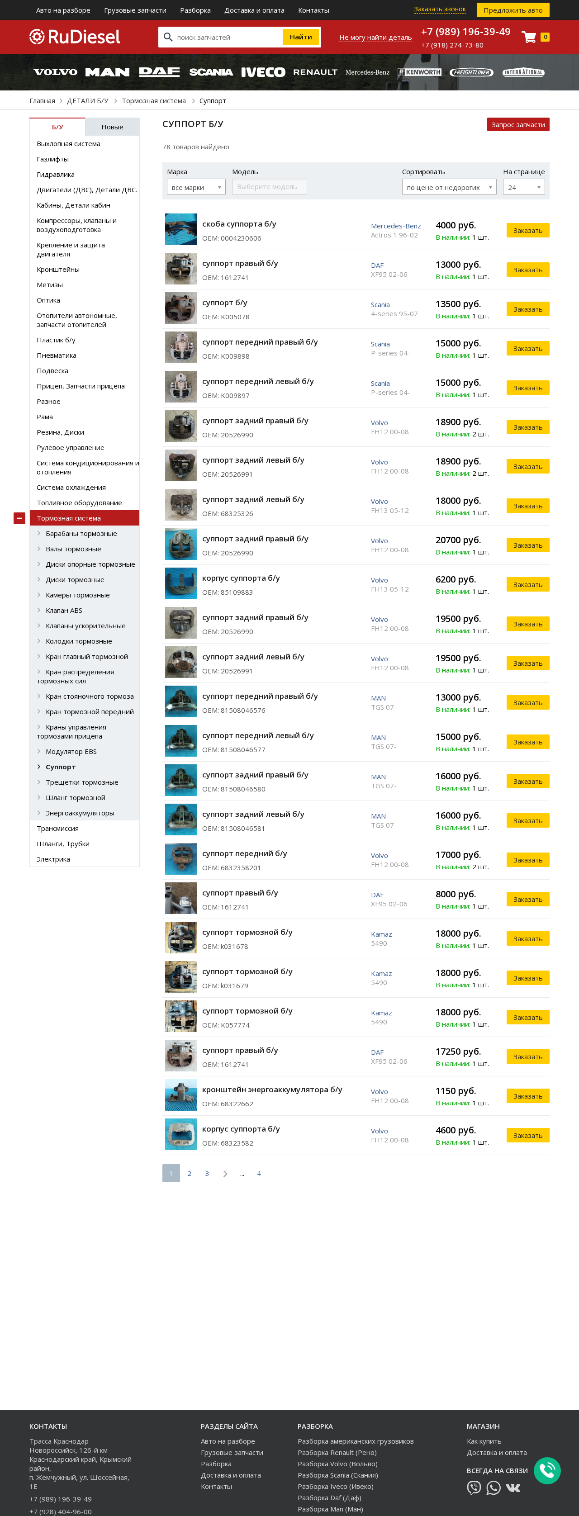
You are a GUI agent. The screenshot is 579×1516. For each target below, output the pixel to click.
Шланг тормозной (75, 797)
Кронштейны (58, 269)
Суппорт (61, 766)
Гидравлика (56, 174)
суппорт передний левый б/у (258, 381)
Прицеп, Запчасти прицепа (81, 385)
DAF (377, 265)
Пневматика (56, 355)
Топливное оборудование (79, 502)
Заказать (528, 230)
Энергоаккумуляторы (80, 812)
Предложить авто (513, 9)
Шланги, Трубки (63, 843)
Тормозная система (155, 100)
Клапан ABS (64, 610)
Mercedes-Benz (396, 225)
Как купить (484, 1440)
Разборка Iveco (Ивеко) (336, 1486)
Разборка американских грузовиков (356, 1440)
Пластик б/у (56, 339)
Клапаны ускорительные (86, 625)
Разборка (195, 9)
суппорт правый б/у (240, 263)
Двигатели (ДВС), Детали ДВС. (87, 189)
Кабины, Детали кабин (73, 204)
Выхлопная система (68, 143)
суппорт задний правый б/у (255, 420)
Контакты (313, 9)
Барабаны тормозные (81, 533)
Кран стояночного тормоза (90, 696)
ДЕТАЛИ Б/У (88, 100)
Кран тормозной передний (90, 711)
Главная (42, 100)
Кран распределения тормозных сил (75, 676)
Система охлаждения (71, 487)
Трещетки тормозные (82, 781)
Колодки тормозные (79, 640)
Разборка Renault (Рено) (337, 1452)
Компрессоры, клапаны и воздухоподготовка (77, 225)
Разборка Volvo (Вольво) (338, 1463)
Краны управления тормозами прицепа (71, 731)
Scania (380, 304)
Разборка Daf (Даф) (329, 1497)
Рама (45, 416)
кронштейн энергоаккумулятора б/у (272, 1089)
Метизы (50, 284)
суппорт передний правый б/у (260, 341)
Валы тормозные (73, 548)
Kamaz (381, 933)
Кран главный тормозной (87, 656)
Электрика (53, 858)
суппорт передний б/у (244, 853)
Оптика (48, 299)
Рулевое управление (70, 447)
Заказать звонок (440, 9)
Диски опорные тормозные (90, 563)
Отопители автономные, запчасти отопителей (77, 320)
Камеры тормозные (78, 594)
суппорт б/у (224, 302)
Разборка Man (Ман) (330, 1508)
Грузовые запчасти (135, 9)
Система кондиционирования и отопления (88, 467)
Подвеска (52, 370)
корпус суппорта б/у (241, 578)
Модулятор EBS (71, 751)
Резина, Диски (60, 431)
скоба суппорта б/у (239, 223)
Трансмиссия (58, 828)
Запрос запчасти (518, 124)
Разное (49, 401)
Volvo (379, 422)
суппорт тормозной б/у (247, 932)
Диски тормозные (75, 579)
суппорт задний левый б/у (253, 460)
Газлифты (53, 158)
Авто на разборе (63, 9)
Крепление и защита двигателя (71, 249)
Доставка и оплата (254, 9)
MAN (378, 697)
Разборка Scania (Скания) (338, 1474)
